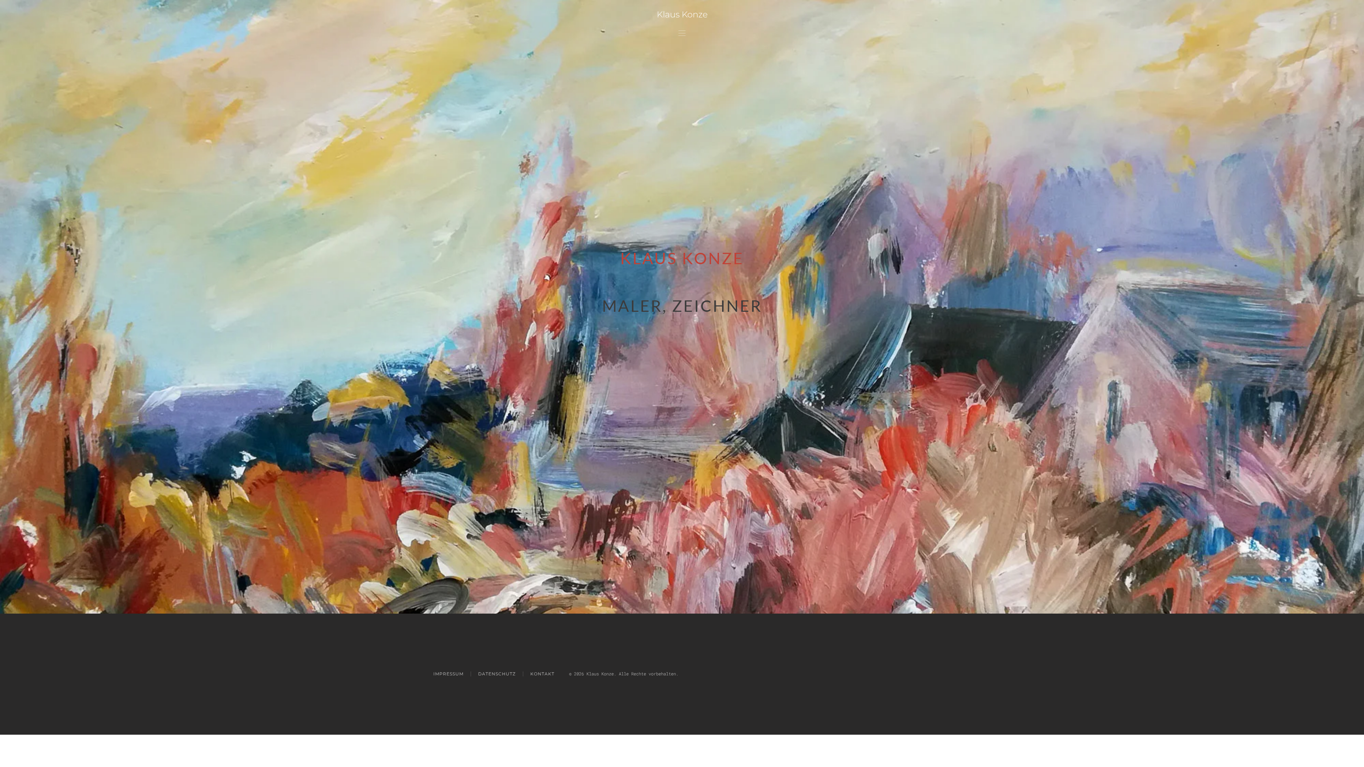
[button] (682, 32)
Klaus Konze (682, 14)
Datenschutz (497, 673)
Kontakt (542, 673)
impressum (448, 673)
